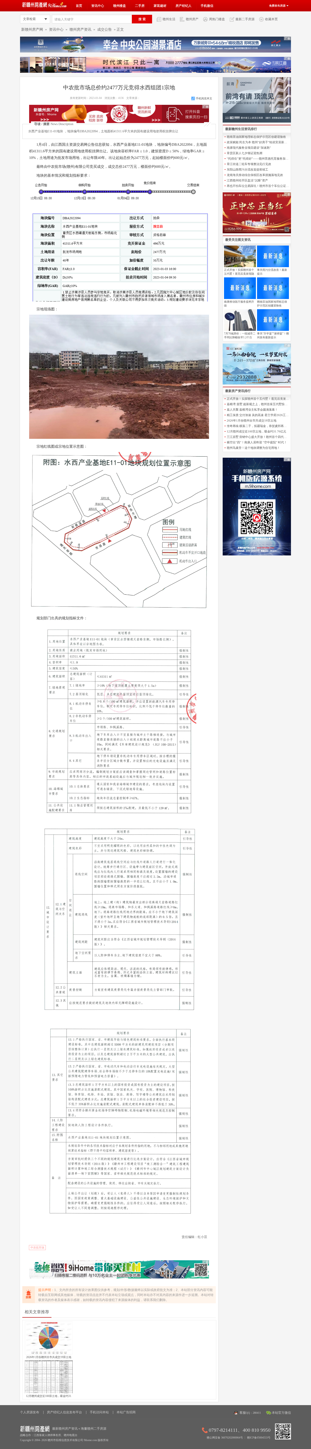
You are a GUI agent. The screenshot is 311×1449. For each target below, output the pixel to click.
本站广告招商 (126, 1412)
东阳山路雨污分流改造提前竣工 (247, 169)
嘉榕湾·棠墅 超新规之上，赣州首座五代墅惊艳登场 (258, 404)
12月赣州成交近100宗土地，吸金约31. (49, 1396)
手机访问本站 (99, 1412)
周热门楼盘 (217, 19)
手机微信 (207, 6)
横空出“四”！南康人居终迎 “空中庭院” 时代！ (257, 442)
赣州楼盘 (119, 6)
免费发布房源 (277, 5)
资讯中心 (97, 6)
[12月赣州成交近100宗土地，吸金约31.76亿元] (49, 1392)
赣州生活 (169, 19)
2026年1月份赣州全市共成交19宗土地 (48, 1357)
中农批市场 (37, 1247)
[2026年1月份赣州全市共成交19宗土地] (49, 1353)
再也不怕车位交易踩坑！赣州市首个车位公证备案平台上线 (258, 186)
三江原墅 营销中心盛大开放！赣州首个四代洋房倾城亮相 (258, 437)
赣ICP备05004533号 (258, 1437)
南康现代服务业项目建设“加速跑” (249, 147)
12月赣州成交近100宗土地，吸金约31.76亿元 (256, 431)
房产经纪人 (183, 6)
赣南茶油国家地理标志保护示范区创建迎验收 (256, 136)
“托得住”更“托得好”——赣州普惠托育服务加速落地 (258, 158)
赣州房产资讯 (80, 29)
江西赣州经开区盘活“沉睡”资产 (247, 180)
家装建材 (160, 6)
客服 (250, 1412)
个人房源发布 (29, 1412)
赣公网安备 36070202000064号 (225, 1437)
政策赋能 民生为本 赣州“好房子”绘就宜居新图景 (258, 142)
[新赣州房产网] (45, 6)
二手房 (140, 6)
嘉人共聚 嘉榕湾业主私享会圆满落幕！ (252, 409)
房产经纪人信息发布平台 (64, 1412)
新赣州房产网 (32, 29)
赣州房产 (192, 19)
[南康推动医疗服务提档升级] (240, 298)
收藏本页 (271, 19)
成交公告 (104, 29)
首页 (79, 6)
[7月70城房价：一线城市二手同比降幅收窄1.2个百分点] (240, 329)
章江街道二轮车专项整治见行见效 (249, 164)
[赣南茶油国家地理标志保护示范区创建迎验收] (273, 298)
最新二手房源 (245, 19)
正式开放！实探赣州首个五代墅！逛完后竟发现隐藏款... (258, 398)
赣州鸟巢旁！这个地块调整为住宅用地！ (253, 448)
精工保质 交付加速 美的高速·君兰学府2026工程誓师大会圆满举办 (258, 415)
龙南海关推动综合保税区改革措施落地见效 (255, 175)
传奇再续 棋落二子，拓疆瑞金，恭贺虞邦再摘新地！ (258, 426)
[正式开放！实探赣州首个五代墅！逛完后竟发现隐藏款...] (240, 266)
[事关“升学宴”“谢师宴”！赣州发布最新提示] (273, 329)
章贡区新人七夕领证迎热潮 (244, 153)
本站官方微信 (281, 1412)
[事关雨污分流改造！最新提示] (273, 266)
